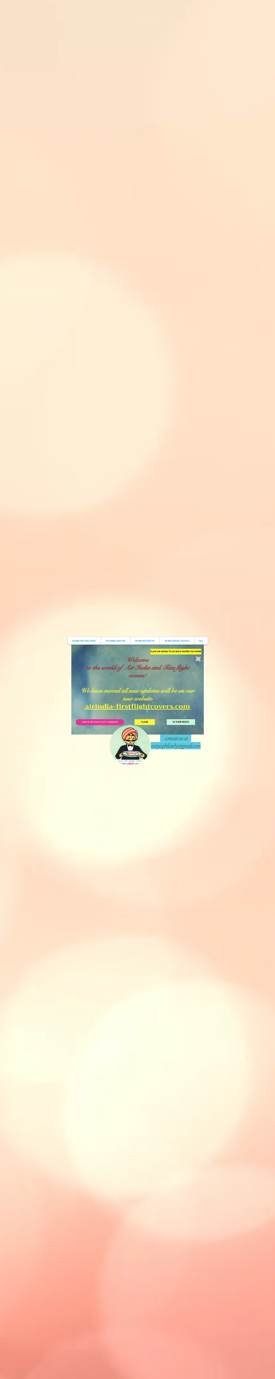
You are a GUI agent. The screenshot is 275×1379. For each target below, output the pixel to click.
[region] (235, 688)
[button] (175, 651)
